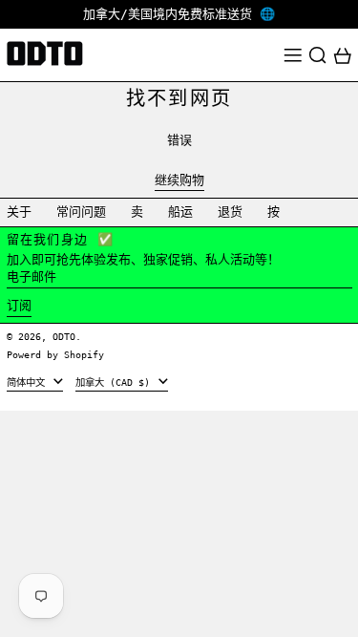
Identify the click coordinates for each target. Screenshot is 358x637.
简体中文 (29, 382)
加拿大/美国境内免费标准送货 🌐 (179, 14)
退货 (230, 211)
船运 (180, 211)
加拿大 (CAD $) (115, 382)
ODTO (64, 336)
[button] (317, 55)
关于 (19, 211)
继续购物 (179, 180)
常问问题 (81, 211)
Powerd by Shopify (55, 354)
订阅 (19, 305)
